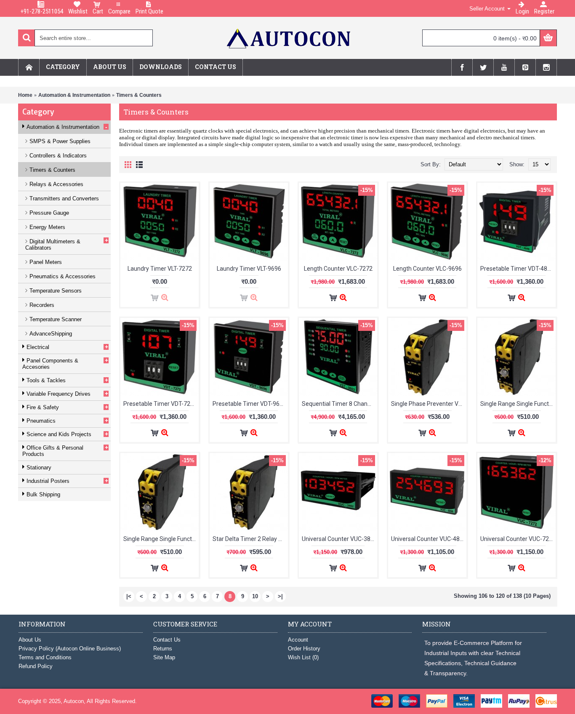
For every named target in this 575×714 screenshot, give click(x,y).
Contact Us (167, 640)
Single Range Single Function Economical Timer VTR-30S (518, 403)
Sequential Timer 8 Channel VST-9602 (339, 403)
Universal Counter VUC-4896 (428, 539)
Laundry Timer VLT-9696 (249, 268)
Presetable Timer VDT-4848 (517, 268)
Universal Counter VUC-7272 (518, 539)
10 (255, 596)
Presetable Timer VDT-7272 (160, 403)
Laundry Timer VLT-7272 (160, 268)
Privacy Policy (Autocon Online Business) (70, 648)
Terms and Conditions (45, 657)
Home (25, 95)
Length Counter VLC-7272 (338, 268)
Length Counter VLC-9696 (427, 268)
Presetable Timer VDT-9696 (249, 403)
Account (298, 640)
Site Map (164, 657)
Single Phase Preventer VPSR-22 (428, 403)
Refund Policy (36, 666)
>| (280, 596)
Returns (162, 648)
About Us (30, 640)
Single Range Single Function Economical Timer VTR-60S (161, 539)
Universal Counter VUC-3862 (339, 539)
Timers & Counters (139, 95)
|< (128, 596)
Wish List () (303, 657)
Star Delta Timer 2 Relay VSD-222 (250, 539)
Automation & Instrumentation (74, 95)
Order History (304, 648)
